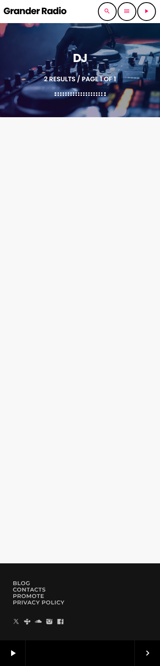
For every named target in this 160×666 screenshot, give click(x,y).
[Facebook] (60, 622)
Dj (79, 287)
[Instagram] (49, 622)
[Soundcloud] (38, 622)
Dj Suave (80, 523)
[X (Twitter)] (16, 622)
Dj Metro (80, 302)
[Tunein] (27, 622)
